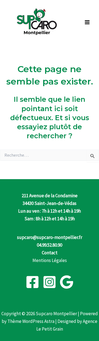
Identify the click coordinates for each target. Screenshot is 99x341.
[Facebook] (32, 282)
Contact (49, 253)
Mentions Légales (49, 260)
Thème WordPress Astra (30, 321)
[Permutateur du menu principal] (87, 22)
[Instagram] (49, 282)
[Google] (66, 282)
